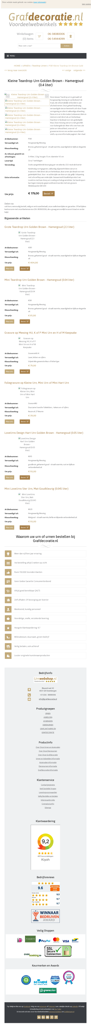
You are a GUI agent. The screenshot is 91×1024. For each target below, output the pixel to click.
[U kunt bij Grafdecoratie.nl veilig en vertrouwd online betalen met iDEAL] (19, 941)
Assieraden (48, 721)
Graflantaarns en (48, 728)
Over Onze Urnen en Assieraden (48, 747)
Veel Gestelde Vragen (48, 788)
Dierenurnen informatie (48, 766)
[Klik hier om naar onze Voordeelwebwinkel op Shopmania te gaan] (55, 984)
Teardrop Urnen (39, 66)
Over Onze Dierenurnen (48, 751)
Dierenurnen (48, 725)
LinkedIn (75, 1006)
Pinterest (52, 1006)
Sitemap (48, 807)
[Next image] (47, 96)
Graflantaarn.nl (69, 1011)
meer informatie (40, 2)
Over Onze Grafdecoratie (48, 755)
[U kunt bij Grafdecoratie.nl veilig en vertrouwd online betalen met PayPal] (44, 941)
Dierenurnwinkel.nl (55, 1011)
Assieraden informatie (48, 762)
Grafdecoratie (48, 732)
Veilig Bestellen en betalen (48, 796)
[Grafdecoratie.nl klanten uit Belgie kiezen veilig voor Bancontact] (75, 941)
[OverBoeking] (32, 956)
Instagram (42, 1006)
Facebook (27, 1006)
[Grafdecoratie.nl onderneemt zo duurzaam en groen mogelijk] (48, 992)
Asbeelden (48, 717)
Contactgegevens (48, 785)
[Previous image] (8, 96)
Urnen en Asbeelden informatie (48, 758)
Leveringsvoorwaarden (48, 792)
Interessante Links (48, 800)
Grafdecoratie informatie (48, 770)
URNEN (26, 66)
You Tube (57, 1009)
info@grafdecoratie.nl (48, 699)
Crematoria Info (48, 804)
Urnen (47, 713)
